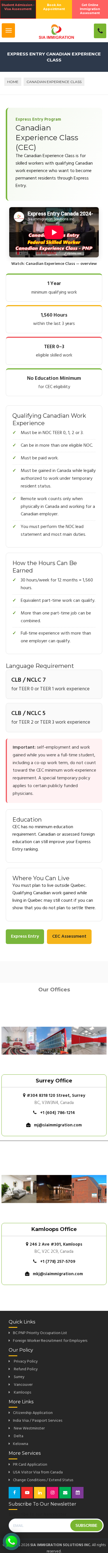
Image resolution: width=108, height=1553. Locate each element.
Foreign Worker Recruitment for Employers (50, 1341)
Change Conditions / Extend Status (43, 1480)
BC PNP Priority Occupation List (40, 1333)
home (12, 82)
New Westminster (29, 1428)
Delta (18, 1436)
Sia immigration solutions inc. (60, 1545)
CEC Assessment (69, 936)
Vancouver (23, 1384)
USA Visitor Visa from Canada (38, 1472)
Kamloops (22, 1392)
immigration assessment (90, 9)
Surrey (18, 1377)
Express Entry (25, 936)
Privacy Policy (25, 1361)
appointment (54, 7)
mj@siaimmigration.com (58, 1125)
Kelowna (20, 1444)
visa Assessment (17, 7)
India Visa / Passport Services (37, 1420)
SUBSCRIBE (86, 1525)
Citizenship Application (33, 1413)
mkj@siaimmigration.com (58, 1274)
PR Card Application (30, 1464)
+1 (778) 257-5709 (57, 1261)
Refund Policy (25, 1369)
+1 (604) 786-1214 (57, 1112)
